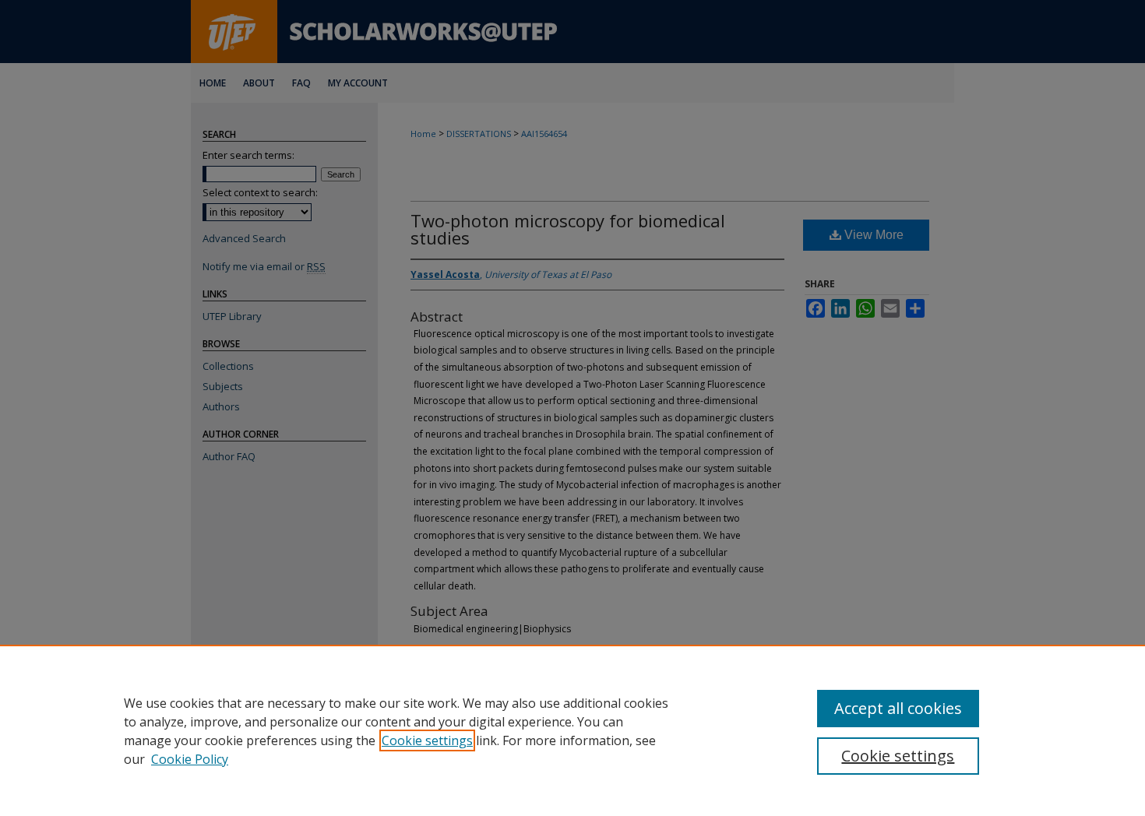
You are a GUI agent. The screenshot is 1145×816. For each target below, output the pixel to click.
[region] (572, 730)
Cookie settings (427, 740)
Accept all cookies (898, 708)
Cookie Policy (189, 759)
